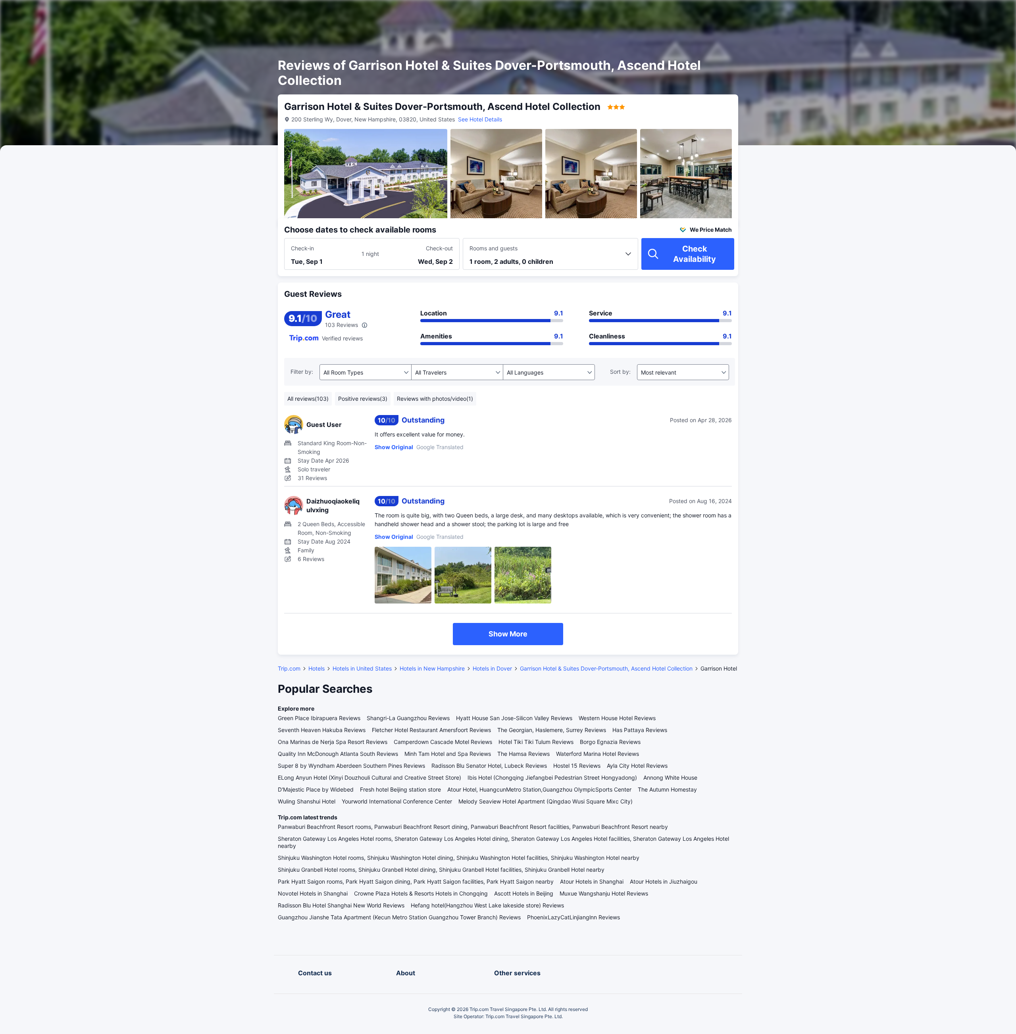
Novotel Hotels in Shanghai (313, 893)
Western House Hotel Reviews (617, 718)
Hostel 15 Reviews (576, 765)
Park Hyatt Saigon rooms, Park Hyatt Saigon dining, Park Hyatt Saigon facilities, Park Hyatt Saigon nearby (416, 881)
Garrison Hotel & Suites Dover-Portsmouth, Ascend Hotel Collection (606, 668)
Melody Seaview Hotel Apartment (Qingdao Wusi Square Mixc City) (545, 801)
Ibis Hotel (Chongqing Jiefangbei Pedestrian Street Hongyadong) (552, 777)
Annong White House (670, 777)
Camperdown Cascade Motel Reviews (443, 741)
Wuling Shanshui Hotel (306, 801)
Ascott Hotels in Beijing (523, 893)
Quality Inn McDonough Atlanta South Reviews (338, 753)
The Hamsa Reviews (523, 753)
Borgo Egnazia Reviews (610, 741)
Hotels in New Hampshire (432, 668)
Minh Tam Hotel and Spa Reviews (447, 753)
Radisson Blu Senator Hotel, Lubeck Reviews (489, 765)
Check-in (302, 248)
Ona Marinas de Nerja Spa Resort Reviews (332, 741)
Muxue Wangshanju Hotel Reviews (604, 893)
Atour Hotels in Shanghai (591, 881)
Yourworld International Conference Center (397, 801)
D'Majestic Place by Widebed (316, 789)
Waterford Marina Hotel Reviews (597, 753)
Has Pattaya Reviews (639, 729)
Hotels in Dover (492, 668)
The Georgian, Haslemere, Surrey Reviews (551, 729)
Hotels (316, 668)
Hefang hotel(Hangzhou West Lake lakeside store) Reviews (487, 905)
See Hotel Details (480, 119)
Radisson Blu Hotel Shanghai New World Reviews (341, 905)
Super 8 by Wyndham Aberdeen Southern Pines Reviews (351, 765)
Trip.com (289, 668)
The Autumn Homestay (667, 789)
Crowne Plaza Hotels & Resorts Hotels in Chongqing (421, 893)
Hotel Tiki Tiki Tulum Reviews (535, 741)
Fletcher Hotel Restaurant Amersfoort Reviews (431, 729)
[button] (834, 13)
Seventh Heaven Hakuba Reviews (322, 729)
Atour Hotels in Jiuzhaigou (663, 881)
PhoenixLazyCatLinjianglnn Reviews (573, 917)
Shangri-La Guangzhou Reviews (408, 718)
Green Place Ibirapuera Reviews (319, 718)
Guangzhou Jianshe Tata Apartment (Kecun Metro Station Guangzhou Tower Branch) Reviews (399, 917)
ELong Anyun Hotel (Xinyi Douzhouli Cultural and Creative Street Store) (369, 777)
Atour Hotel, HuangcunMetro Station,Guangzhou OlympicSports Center (539, 789)
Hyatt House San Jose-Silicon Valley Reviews (514, 718)
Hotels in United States (362, 668)
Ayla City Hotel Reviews (637, 765)
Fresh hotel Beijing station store (400, 789)
